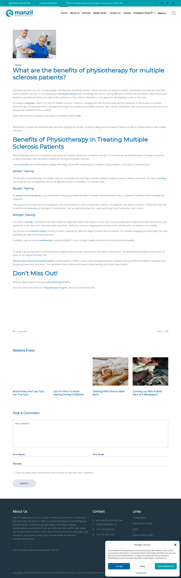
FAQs (135, 529)
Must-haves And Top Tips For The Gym (28, 393)
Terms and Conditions (87, 572)
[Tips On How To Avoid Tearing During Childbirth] (71, 371)
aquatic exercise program (28, 195)
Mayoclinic (30, 103)
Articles (18, 65)
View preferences (166, 566)
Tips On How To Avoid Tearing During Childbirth (68, 393)
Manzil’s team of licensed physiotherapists (33, 260)
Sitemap (104, 572)
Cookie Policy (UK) (143, 535)
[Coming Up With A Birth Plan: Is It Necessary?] (150, 371)
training (162, 178)
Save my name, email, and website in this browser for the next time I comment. (54, 472)
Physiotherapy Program (55, 287)
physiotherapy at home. (58, 282)
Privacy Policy (68, 572)
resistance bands (37, 231)
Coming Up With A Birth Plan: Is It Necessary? (147, 393)
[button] (175, 544)
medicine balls (46, 240)
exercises (24, 164)
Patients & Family (142, 523)
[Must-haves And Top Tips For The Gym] (31, 371)
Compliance (139, 517)
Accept (119, 566)
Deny (142, 566)
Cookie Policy (141, 572)
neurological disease (67, 93)
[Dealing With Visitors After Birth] (110, 371)
